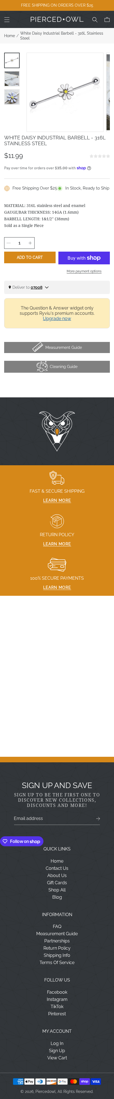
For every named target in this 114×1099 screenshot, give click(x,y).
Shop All (57, 890)
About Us (57, 875)
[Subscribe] (98, 818)
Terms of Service (57, 962)
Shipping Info (57, 955)
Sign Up (57, 1050)
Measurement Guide (57, 933)
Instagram (57, 999)
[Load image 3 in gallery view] (11, 97)
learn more (57, 500)
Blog (57, 897)
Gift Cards (57, 882)
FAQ (57, 926)
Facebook (57, 992)
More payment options (84, 271)
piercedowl (45, 1091)
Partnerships (57, 941)
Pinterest (57, 1013)
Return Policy (57, 948)
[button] (7, 20)
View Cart (57, 1057)
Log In (57, 1043)
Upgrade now (57, 318)
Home (9, 36)
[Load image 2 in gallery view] (11, 78)
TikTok (57, 1006)
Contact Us (57, 868)
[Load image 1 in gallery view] (11, 60)
